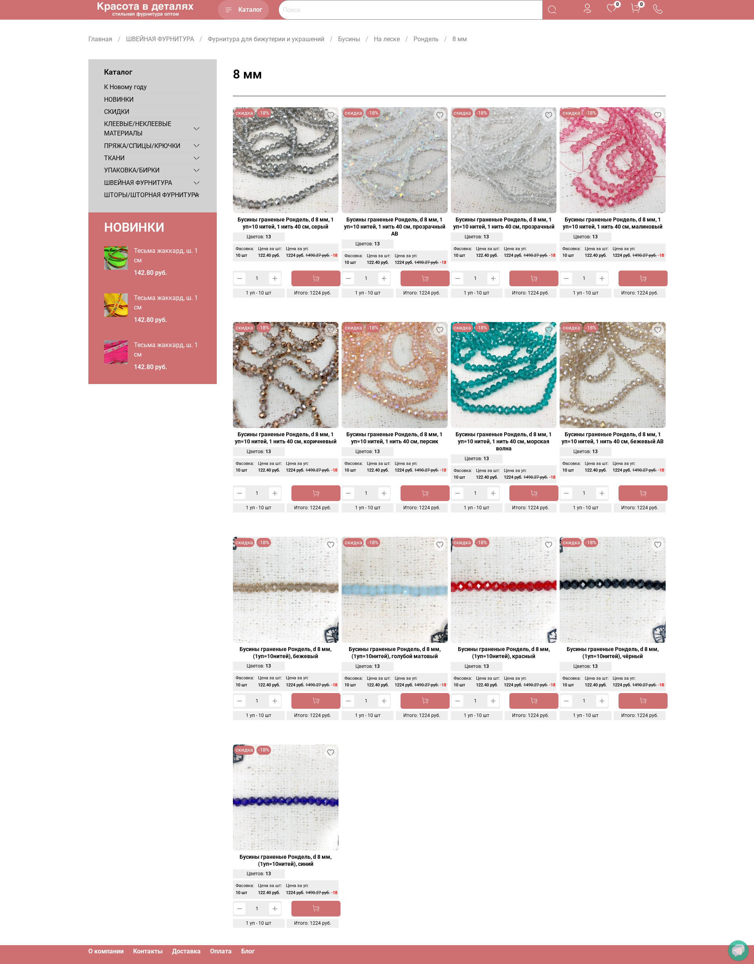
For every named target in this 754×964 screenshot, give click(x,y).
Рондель (426, 39)
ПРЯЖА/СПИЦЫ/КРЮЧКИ (142, 145)
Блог (248, 951)
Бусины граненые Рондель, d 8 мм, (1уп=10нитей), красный (504, 653)
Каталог (250, 9)
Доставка (186, 951)
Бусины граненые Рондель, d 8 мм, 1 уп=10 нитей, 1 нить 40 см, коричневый (286, 438)
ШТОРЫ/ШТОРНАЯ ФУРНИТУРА (151, 195)
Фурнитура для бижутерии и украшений (266, 39)
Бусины (349, 39)
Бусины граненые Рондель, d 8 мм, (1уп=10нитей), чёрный (613, 653)
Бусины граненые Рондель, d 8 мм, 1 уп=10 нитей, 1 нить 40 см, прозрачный (504, 223)
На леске (387, 39)
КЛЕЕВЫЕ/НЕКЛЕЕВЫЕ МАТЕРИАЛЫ (137, 128)
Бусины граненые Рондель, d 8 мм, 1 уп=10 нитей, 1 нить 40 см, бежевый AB (613, 438)
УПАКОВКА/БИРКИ (131, 170)
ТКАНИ (114, 158)
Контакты (148, 951)
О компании (106, 951)
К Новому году (125, 87)
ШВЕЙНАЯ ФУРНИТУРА (160, 39)
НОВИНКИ (119, 99)
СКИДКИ (116, 111)
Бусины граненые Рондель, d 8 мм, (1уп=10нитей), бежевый (285, 653)
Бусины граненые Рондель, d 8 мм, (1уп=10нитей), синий (285, 860)
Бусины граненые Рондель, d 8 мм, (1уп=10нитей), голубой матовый (395, 653)
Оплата (221, 951)
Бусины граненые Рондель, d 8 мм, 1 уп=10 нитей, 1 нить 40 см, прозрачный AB (394, 226)
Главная (100, 39)
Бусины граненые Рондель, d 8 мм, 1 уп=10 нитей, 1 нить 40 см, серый (286, 223)
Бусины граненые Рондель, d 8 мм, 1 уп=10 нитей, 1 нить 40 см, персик (394, 438)
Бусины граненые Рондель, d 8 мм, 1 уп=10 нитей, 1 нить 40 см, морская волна (504, 441)
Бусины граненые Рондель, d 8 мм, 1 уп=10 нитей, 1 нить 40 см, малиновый (612, 223)
